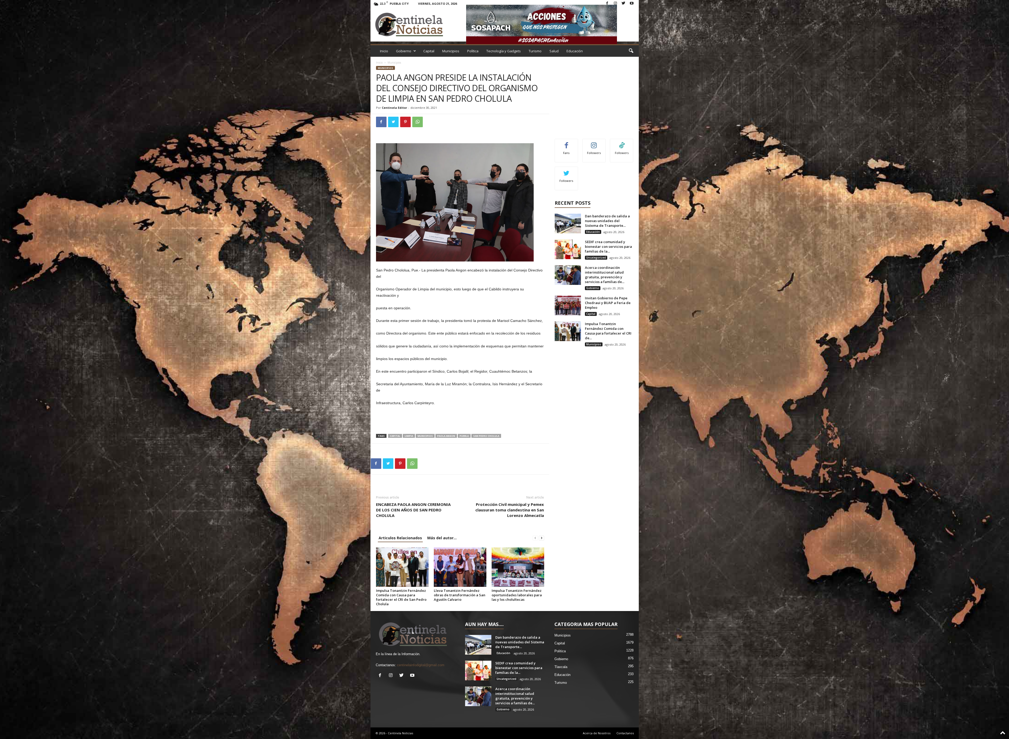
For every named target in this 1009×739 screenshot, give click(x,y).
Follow (594, 143)
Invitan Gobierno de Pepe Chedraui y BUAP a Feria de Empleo (608, 303)
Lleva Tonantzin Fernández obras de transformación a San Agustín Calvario (459, 595)
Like (566, 143)
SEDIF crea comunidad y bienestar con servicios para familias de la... (608, 246)
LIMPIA (409, 436)
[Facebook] (607, 3)
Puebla (464, 436)
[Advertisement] (460, 420)
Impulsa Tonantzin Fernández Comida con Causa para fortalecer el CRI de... (608, 330)
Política (472, 51)
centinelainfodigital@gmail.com (420, 665)
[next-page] (541, 538)
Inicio (384, 51)
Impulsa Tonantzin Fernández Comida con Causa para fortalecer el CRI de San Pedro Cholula (401, 597)
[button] (631, 51)
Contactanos (625, 733)
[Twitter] (623, 3)
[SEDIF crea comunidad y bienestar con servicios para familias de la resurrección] (568, 249)
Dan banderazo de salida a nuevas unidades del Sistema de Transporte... (607, 221)
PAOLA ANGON (446, 436)
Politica (560, 651)
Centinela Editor (394, 108)
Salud (554, 51)
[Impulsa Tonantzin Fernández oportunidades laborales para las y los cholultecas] (518, 567)
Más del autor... (442, 537)
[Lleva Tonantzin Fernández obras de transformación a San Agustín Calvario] (460, 567)
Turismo (535, 51)
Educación (575, 51)
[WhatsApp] (417, 122)
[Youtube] (632, 3)
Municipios (450, 51)
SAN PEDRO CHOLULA (486, 436)
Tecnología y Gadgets (503, 51)
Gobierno (403, 51)
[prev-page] (535, 538)
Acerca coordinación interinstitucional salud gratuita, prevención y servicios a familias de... (604, 274)
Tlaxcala (560, 667)
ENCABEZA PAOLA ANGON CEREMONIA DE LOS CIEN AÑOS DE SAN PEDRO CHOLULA (413, 510)
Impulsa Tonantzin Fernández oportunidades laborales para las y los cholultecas (517, 595)
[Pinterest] (405, 122)
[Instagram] (615, 3)
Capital (428, 51)
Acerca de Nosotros (596, 733)
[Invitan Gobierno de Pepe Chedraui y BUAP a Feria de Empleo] (568, 305)
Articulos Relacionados (400, 537)
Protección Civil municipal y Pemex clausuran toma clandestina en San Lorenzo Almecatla (509, 510)
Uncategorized (596, 257)
